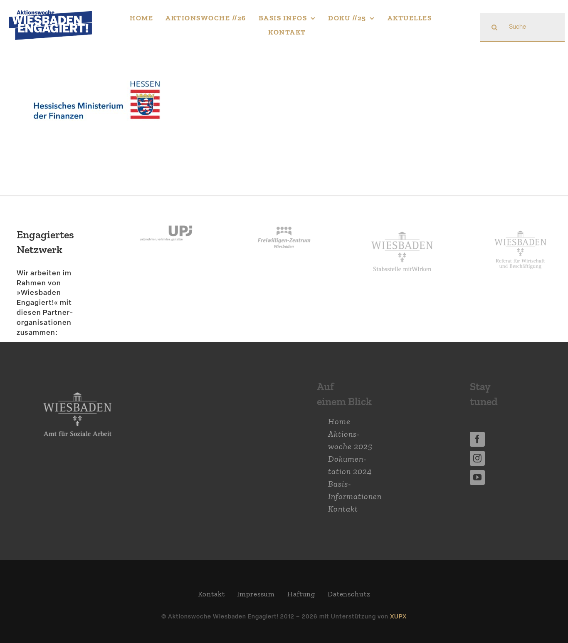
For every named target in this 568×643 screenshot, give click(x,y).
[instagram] (477, 458)
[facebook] (477, 439)
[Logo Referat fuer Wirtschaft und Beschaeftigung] (520, 228)
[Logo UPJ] (166, 217)
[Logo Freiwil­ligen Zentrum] (284, 217)
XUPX (398, 616)
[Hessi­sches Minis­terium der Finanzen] (97, 67)
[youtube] (477, 477)
